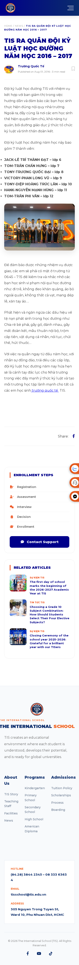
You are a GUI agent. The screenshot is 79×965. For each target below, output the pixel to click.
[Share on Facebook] (73, 436)
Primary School (31, 797)
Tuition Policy (61, 788)
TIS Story (11, 794)
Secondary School (33, 809)
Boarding (58, 810)
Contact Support (42, 542)
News (19, 25)
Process (57, 803)
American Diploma (32, 828)
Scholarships (61, 795)
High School (34, 819)
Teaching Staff (11, 803)
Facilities (11, 813)
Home (8, 25)
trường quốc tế (45, 390)
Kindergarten (35, 788)
